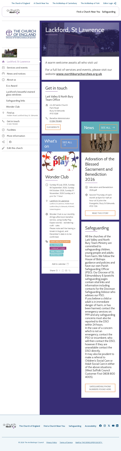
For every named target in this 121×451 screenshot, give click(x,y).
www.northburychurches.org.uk (79, 74)
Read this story (100, 213)
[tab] (60, 264)
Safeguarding (108, 11)
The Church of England (20, 3)
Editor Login (108, 3)
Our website (53, 127)
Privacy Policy (51, 442)
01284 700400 (56, 121)
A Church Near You (41, 3)
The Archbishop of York (90, 3)
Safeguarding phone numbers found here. (100, 388)
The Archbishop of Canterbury (64, 3)
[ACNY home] (13, 12)
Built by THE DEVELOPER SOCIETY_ (89, 442)
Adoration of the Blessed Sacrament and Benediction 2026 (99, 169)
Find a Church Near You (88, 11)
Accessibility (90, 426)
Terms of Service (66, 442)
